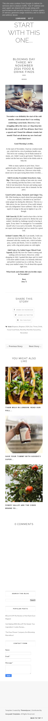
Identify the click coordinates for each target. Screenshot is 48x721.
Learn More (21, 18)
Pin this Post (25, 320)
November (24, 333)
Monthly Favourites (34, 330)
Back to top (36, 718)
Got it (30, 18)
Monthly (23, 330)
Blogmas (15, 326)
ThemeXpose (25, 710)
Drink (40, 326)
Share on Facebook (24, 310)
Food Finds (15, 330)
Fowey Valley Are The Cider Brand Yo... (20, 506)
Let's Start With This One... (24, 29)
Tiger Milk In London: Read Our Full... (23, 409)
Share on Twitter (25, 315)
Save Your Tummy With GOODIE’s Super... (23, 457)
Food (9, 330)
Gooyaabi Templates (12, 714)
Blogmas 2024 (24, 326)
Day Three (34, 326)
